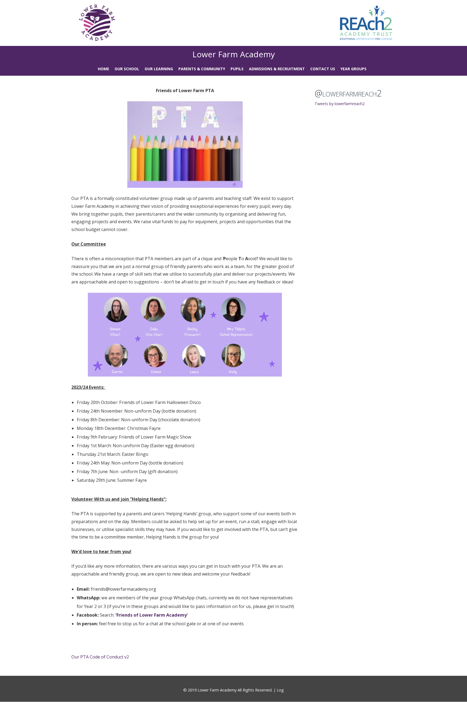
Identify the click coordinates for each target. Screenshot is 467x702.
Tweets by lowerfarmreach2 (340, 103)
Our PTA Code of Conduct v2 (100, 657)
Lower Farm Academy (233, 54)
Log (280, 690)
